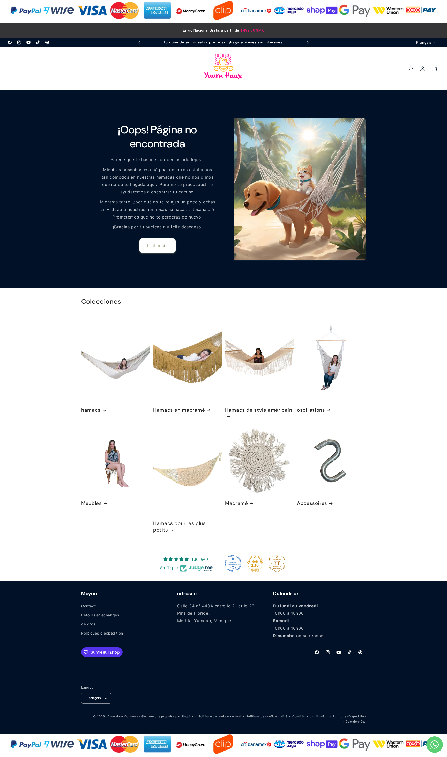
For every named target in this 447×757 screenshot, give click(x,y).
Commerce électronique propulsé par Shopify (158, 716)
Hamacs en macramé (179, 410)
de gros (88, 624)
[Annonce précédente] (139, 42)
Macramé (236, 503)
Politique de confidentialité (266, 716)
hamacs (91, 410)
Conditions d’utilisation (310, 716)
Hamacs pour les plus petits (179, 526)
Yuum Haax (115, 716)
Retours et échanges (100, 615)
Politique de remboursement (219, 716)
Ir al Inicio (157, 245)
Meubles (91, 503)
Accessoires (312, 503)
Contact (88, 606)
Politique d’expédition (349, 716)
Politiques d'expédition (102, 633)
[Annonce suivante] (308, 42)
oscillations (311, 410)
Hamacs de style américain (258, 410)
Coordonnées (356, 721)
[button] (11, 69)
